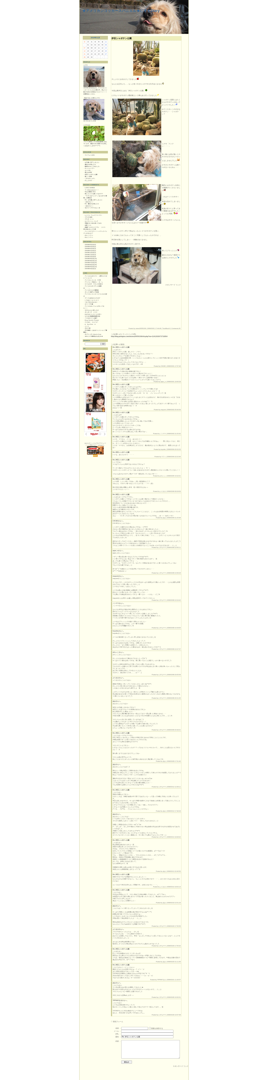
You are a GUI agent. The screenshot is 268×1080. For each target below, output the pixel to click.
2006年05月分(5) (90, 244)
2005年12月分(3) (90, 252)
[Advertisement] (135, 305)
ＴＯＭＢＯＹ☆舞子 (91, 318)
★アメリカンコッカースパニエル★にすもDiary (121, 11)
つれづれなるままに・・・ (93, 302)
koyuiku (163, 449)
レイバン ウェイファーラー (93, 215)
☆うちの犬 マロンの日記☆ (94, 284)
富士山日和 (88, 172)
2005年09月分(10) (91, 258)
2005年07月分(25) (91, 262)
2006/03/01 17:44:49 (154, 328)
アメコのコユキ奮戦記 (92, 290)
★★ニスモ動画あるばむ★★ (94, 336)
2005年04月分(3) (90, 268)
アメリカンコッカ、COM (93, 280)
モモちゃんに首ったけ (92, 310)
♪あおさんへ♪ (89, 202)
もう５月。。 (89, 170)
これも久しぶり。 (90, 178)
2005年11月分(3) (90, 254)
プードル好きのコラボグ (92, 298)
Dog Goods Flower (92, 320)
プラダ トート (89, 219)
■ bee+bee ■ (90, 324)
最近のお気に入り (90, 164)
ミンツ (87, 326)
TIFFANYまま (161, 979)
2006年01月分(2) (90, 250)
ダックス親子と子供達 (92, 292)
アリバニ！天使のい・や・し (94, 282)
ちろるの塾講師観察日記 (92, 316)
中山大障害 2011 (90, 191)
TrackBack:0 (166, 328)
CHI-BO (163, 366)
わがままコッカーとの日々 (93, 314)
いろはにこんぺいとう (92, 300)
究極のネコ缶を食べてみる (93, 223)
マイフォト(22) (90, 155)
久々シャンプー (90, 168)
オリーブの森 (89, 304)
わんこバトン (89, 235)
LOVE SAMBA (90, 187)
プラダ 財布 (88, 217)
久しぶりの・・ (90, 180)
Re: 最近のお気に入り (92, 203)
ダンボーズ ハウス (91, 312)
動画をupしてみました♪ (92, 166)
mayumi (163, 409)
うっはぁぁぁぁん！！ (92, 190)
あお (164, 517)
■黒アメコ (88, 225)
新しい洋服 (88, 176)
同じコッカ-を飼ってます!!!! (94, 193)
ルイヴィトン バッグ (91, 221)
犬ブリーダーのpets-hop (93, 334)
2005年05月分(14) (91, 266)
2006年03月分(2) (90, 246)
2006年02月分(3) (90, 248)
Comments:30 (176, 328)
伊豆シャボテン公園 (91, 174)
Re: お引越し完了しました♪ (94, 200)
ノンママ (163, 433)
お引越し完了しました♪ (92, 162)
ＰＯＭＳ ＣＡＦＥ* (91, 322)
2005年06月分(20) (91, 264)
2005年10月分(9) (90, 256)
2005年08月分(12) (91, 260)
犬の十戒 (87, 328)
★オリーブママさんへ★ (92, 208)
